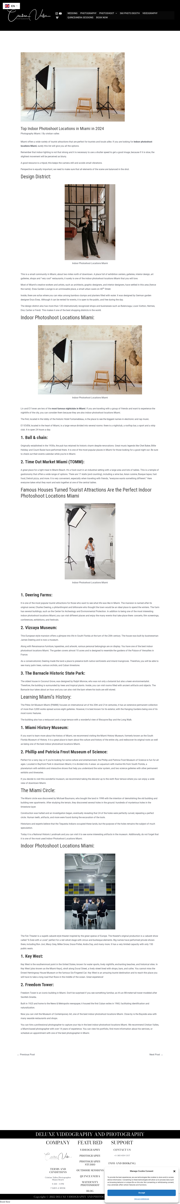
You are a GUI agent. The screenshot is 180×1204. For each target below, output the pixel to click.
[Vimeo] (57, 17)
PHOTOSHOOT (106, 13)
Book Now (5, 1201)
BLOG (90, 1191)
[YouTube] (60, 13)
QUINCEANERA (90, 1176)
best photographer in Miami (75, 1033)
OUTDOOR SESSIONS (90, 1170)
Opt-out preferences (141, 1199)
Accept (141, 1192)
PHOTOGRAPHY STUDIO (90, 1163)
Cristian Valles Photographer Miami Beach (58, 1178)
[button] (174, 1171)
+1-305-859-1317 (122, 1155)
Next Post (156, 1054)
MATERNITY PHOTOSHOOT (90, 1183)
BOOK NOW (102, 17)
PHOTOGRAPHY (88, 13)
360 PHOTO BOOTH (130, 13)
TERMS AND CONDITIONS (58, 1170)
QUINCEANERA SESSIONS (80, 17)
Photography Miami (30, 133)
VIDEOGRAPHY (150, 13)
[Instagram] (56, 13)
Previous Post (26, 1054)
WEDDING (72, 13)
